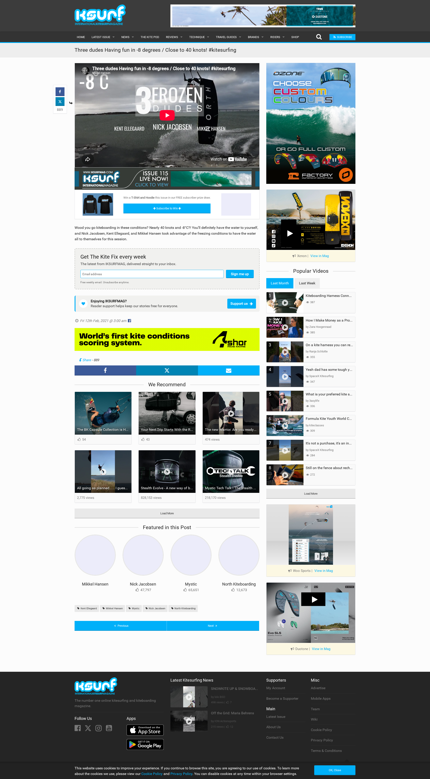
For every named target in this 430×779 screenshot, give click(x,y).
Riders (275, 37)
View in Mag (319, 256)
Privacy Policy (322, 740)
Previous (123, 625)
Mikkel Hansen (95, 584)
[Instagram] (99, 729)
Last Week (307, 283)
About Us (273, 727)
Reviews (172, 37)
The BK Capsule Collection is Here (103, 429)
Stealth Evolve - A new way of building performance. (168, 488)
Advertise (318, 688)
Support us (239, 303)
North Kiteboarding (239, 584)
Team (315, 709)
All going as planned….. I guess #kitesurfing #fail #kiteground (104, 488)
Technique (197, 37)
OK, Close (335, 770)
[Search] (319, 37)
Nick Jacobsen (143, 584)
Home (81, 37)
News (125, 37)
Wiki (314, 719)
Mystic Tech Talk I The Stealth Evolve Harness (232, 488)
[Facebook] (78, 729)
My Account (275, 688)
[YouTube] (109, 729)
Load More (167, 513)
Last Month (280, 283)
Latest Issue (101, 37)
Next (211, 625)
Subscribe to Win (167, 208)
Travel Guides (226, 37)
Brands (253, 37)
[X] (88, 729)
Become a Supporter (282, 698)
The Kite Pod (150, 37)
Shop (295, 37)
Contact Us (275, 737)
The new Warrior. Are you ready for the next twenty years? (232, 429)
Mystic (191, 584)
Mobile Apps (321, 698)
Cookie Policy (321, 730)
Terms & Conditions (326, 751)
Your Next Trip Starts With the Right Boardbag (168, 429)
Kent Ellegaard (88, 608)
